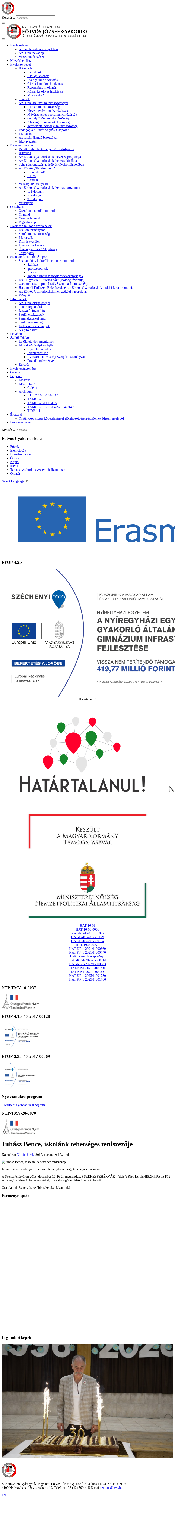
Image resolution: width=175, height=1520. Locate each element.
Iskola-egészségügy (23, 368)
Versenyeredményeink (34, 184)
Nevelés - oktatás (21, 145)
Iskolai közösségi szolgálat (36, 345)
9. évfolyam (35, 199)
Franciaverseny (20, 422)
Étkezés (24, 364)
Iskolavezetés (28, 141)
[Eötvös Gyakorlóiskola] (9, 1476)
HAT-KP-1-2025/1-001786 (87, 979)
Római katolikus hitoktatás (45, 91)
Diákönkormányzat (32, 230)
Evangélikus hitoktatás (42, 80)
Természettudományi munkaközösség (52, 126)
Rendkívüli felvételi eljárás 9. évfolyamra (46, 149)
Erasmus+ (25, 380)
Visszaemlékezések (32, 57)
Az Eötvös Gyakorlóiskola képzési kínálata (48, 160)
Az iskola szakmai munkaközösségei (43, 103)
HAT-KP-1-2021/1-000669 (87, 948)
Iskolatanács (27, 134)
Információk (18, 299)
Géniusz (32, 180)
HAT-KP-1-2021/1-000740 (87, 952)
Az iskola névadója (32, 53)
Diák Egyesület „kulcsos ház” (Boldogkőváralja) (51, 280)
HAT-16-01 (87, 925)
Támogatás (26, 253)
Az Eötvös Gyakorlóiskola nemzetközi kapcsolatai (53, 291)
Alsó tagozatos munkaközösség (48, 122)
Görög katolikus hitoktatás (45, 83)
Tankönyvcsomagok (32, 322)
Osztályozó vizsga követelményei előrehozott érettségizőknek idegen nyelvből (71, 418)
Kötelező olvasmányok (34, 326)
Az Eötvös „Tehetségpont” (37, 168)
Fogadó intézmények (41, 360)
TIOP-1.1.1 (35, 410)
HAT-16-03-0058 (87, 929)
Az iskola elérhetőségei (34, 303)
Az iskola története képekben (38, 49)
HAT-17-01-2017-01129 (87, 937)
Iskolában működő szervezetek (31, 226)
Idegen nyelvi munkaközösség (47, 110)
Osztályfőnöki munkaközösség (48, 118)
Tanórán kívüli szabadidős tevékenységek (55, 276)
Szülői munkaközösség (34, 234)
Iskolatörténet (19, 45)
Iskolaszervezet (20, 64)
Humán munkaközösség (43, 107)
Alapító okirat (28, 330)
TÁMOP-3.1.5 (37, 399)
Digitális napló (28, 222)
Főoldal (15, 446)
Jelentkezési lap (37, 353)
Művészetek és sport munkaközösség (52, 114)
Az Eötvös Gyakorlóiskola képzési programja (49, 187)
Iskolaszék (26, 237)
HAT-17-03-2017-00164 (87, 941)
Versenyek (26, 203)
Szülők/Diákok (20, 337)
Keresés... (8, 17)
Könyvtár (25, 295)
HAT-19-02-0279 (87, 945)
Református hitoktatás (42, 87)
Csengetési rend (29, 218)
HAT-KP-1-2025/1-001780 (87, 975)
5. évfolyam (35, 195)
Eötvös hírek (25, 1154)
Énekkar (33, 272)
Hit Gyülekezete (38, 76)
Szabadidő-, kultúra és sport (29, 257)
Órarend (24, 214)
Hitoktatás (25, 68)
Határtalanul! (36, 172)
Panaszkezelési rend (32, 318)
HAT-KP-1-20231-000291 (87, 968)
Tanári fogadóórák (31, 307)
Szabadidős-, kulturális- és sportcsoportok (47, 260)
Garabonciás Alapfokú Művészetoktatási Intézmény (53, 284)
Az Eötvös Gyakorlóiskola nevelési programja (50, 157)
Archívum (25, 391)
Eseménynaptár (20, 454)
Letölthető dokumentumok (36, 341)
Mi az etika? (35, 95)
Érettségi (16, 414)
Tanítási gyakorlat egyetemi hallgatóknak (37, 469)
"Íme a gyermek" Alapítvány (38, 249)
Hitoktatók (34, 72)
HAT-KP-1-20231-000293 (87, 972)
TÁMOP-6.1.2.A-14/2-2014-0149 (50, 407)
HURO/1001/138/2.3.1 (43, 395)
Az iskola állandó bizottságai (38, 137)
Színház (32, 264)
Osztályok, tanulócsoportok (37, 210)
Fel (4, 1495)
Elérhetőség (18, 450)
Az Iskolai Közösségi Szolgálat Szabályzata (56, 357)
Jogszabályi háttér (39, 349)
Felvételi (16, 334)
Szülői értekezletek (31, 314)
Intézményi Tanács (31, 245)
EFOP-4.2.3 (27, 384)
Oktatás (15, 473)
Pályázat (16, 376)
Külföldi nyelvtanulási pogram (24, 1105)
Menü (14, 466)
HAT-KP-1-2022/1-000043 (87, 964)
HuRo (31, 176)
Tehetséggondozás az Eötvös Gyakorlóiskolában (51, 164)
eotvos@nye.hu (111, 1487)
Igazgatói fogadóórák (33, 310)
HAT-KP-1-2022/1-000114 (87, 960)
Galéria (15, 372)
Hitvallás (25, 153)
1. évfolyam (35, 191)
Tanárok (24, 99)
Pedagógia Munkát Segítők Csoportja (44, 130)
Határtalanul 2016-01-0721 (87, 933)
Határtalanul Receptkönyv (87, 956)
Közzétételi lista (21, 60)
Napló (14, 462)
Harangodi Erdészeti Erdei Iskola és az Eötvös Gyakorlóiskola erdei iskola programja (76, 287)
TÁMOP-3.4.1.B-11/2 (42, 403)
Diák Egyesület (29, 241)
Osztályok (17, 207)
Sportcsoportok (37, 268)
